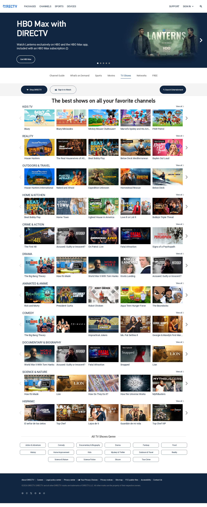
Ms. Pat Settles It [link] (129, 335)
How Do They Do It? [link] (98, 394)
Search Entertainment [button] (174, 89)
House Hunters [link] (32, 158)
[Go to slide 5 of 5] (109, 63)
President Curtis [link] (64, 305)
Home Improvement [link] (61, 452)
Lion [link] (154, 364)
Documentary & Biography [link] (89, 445)
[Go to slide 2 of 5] (100, 63)
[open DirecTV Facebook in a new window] (27, 493)
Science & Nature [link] (61, 459)
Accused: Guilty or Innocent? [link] (70, 246)
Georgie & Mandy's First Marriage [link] (169, 335)
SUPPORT (174, 6)
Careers (40, 480)
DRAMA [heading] (27, 254)
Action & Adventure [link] (33, 445)
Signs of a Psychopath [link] (163, 246)
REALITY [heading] (27, 136)
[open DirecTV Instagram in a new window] (35, 493)
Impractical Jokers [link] (97, 335)
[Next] (201, 40)
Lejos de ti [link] (93, 423)
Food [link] (174, 445)
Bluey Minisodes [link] (64, 128)
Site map (119, 480)
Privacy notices (106, 480)
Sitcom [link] (118, 459)
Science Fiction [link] (90, 459)
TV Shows (126, 75)
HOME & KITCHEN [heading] (33, 195)
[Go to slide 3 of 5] (103, 63)
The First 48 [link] (30, 246)
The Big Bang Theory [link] (34, 276)
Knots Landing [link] (128, 276)
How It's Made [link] (63, 276)
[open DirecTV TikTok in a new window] (44, 493)
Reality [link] (174, 452)
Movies (111, 75)
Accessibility (145, 480)
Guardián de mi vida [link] (131, 423)
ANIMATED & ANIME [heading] (35, 283)
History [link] (33, 452)
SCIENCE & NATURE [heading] (34, 372)
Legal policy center (53, 480)
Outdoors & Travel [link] (146, 452)
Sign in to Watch (64, 89)
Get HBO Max (25, 59)
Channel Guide (57, 75)
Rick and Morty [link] (31, 305)
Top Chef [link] (61, 423)
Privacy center (69, 480)
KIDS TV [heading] (27, 106)
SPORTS (59, 6)
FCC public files (131, 480)
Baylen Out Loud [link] (160, 158)
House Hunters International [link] (38, 187)
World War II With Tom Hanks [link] (103, 276)
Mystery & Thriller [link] (118, 452)
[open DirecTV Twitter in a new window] (31, 493)
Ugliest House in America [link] (101, 217)
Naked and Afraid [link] (65, 187)
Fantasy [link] (146, 445)
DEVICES (71, 6)
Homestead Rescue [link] (131, 187)
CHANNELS (45, 6)
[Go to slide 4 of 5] (106, 63)
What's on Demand (79, 75)
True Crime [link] (146, 459)
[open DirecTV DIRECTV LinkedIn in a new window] (22, 493)
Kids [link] (89, 452)
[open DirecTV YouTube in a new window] (40, 493)
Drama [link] (118, 445)
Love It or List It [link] (128, 217)
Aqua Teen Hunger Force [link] (133, 305)
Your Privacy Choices (89, 480)
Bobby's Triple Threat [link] (163, 217)
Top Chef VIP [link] (159, 423)
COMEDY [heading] (28, 313)
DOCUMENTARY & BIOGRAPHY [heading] (41, 342)
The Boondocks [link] (160, 305)
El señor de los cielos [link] (35, 423)
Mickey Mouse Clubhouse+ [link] (102, 128)
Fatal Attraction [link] (128, 246)
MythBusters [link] (158, 394)
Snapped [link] (125, 364)
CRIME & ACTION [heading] (33, 224)
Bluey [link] (27, 128)
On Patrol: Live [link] (95, 246)
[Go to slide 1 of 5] (97, 63)
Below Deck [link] (158, 187)
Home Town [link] (62, 217)
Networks (142, 75)
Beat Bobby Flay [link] (96, 158)
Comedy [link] (61, 445)
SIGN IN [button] (187, 6)
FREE (154, 75)
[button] (201, 6)
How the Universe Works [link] (133, 394)
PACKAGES (30, 6)
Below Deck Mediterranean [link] (134, 158)
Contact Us (157, 480)
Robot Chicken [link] (95, 305)
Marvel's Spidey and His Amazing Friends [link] (141, 128)
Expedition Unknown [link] (98, 187)
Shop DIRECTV (35, 89)
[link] (39, 117)
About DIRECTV (28, 480)
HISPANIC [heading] (28, 401)
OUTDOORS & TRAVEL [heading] (36, 165)
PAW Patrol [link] (158, 128)
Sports (98, 75)
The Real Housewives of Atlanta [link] (72, 158)
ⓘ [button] (67, 48)
